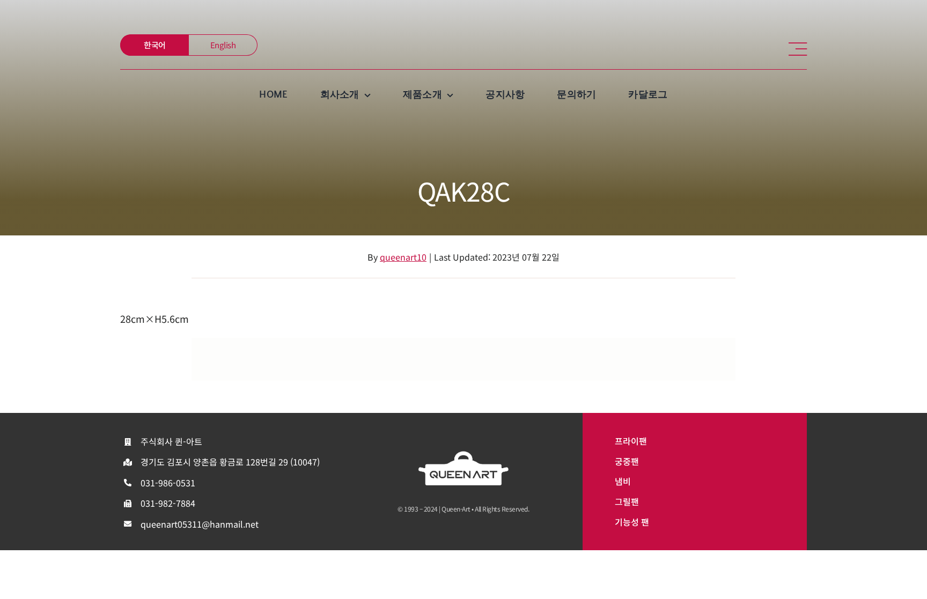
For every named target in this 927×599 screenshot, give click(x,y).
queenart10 (403, 256)
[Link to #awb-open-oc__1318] (798, 49)
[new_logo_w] (463, 455)
